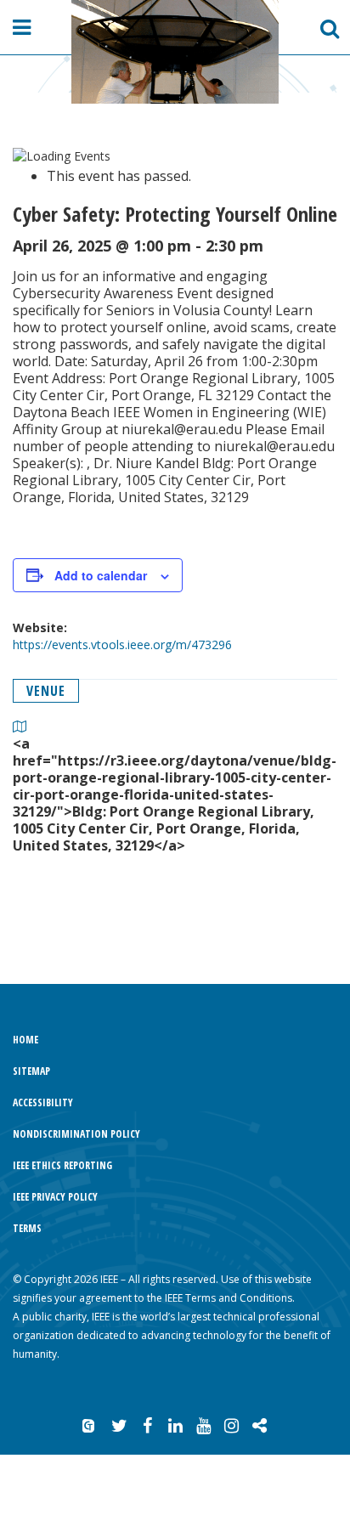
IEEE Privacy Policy (55, 1197)
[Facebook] (146, 1425)
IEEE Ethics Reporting (62, 1165)
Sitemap (31, 1071)
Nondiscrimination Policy (76, 1134)
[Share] (259, 1425)
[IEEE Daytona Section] (175, 52)
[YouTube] (203, 1425)
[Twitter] (118, 1425)
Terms (27, 1228)
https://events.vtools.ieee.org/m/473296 (122, 644)
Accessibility (43, 1102)
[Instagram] (231, 1425)
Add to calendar (100, 575)
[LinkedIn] (175, 1425)
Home (25, 1039)
